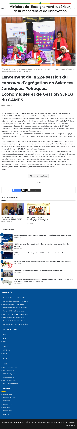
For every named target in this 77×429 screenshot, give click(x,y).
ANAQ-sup (6, 350)
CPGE (5, 341)
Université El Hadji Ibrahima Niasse (14, 321)
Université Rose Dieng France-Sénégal (15, 324)
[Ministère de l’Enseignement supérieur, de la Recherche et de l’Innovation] (40, 7)
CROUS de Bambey (9, 377)
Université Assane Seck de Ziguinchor (15, 307)
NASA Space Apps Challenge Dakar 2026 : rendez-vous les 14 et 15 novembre (42, 253)
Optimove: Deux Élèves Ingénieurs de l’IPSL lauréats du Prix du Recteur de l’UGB (37, 219)
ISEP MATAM (7, 401)
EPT (4, 335)
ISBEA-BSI (6, 414)
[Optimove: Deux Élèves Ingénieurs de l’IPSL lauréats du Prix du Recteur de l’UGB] (38, 209)
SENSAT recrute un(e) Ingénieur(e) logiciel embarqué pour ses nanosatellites (42, 235)
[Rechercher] (74, 8)
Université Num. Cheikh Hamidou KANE (15, 314)
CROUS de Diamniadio (10, 380)
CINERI (5, 353)
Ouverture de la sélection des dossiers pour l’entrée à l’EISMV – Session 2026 (42, 262)
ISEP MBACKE (7, 411)
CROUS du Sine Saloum (10, 383)
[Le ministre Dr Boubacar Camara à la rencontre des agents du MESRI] (7, 273)
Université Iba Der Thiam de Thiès (13, 304)
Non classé (12, 69)
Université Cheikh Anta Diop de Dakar (15, 298)
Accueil (5, 69)
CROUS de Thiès (8, 370)
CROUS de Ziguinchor (10, 374)
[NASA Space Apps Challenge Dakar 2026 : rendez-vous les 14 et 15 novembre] (7, 255)
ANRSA (5, 347)
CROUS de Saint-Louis (10, 367)
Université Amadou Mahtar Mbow (13, 317)
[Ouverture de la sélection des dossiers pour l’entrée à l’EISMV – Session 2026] (7, 264)
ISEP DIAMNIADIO (8, 394)
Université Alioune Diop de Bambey (14, 311)
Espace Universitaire (39, 176)
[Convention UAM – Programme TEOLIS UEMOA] (13, 209)
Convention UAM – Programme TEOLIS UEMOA (12, 218)
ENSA (5, 338)
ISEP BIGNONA (7, 404)
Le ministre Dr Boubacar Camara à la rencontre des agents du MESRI (39, 271)
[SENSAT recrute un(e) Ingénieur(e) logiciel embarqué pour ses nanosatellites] (7, 238)
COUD (5, 364)
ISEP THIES (6, 407)
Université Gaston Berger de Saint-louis (15, 301)
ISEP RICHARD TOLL (9, 397)
